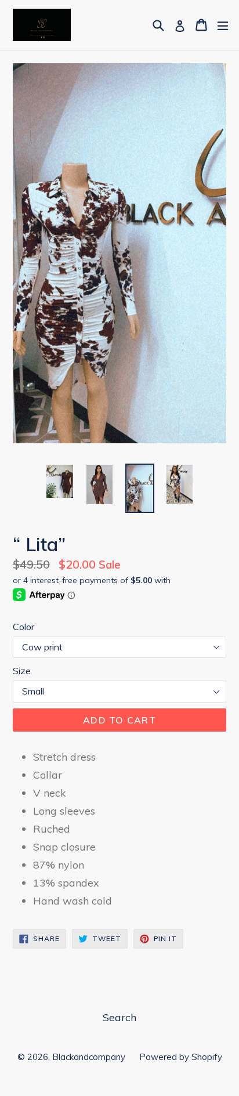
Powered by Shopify (180, 1056)
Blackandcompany (90, 1056)
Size (22, 671)
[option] (59, 481)
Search (119, 1017)
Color (23, 626)
